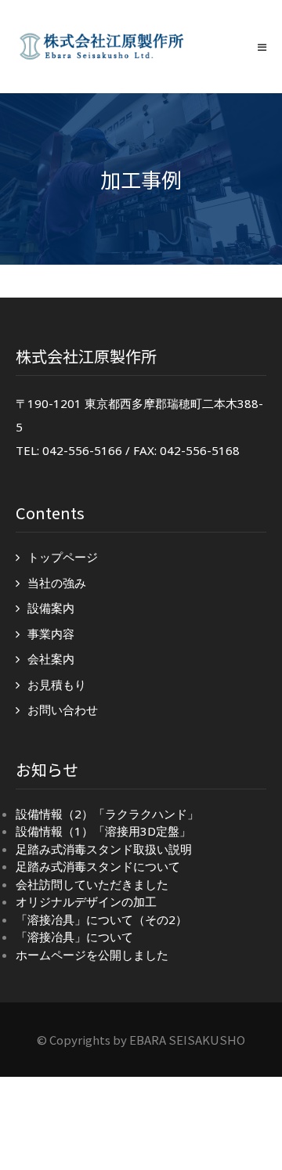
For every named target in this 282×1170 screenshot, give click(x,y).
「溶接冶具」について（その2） (101, 919)
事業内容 (50, 633)
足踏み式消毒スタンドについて (98, 866)
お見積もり (56, 684)
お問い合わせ (62, 709)
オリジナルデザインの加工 (86, 901)
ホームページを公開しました (92, 954)
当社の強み (56, 582)
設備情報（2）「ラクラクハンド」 (107, 814)
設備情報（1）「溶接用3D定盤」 (103, 831)
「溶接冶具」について (74, 936)
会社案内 (50, 658)
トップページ (62, 557)
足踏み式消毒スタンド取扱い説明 (104, 849)
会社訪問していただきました (92, 884)
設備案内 (50, 608)
